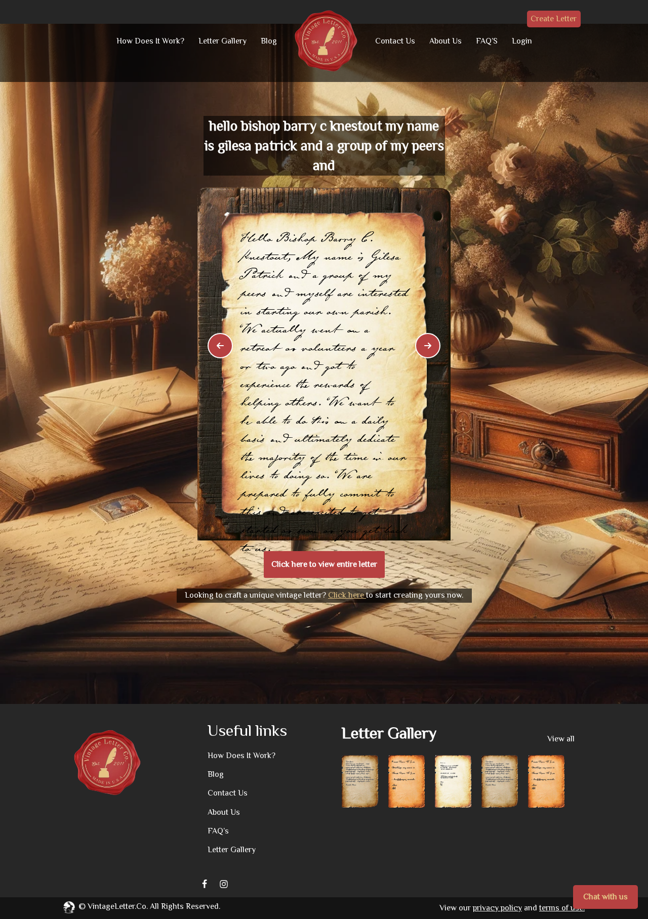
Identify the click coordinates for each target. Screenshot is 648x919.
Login (522, 41)
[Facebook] (204, 884)
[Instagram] (224, 884)
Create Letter (554, 18)
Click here (347, 595)
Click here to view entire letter (324, 564)
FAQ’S (487, 41)
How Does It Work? (150, 41)
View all (561, 738)
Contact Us (395, 41)
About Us (445, 41)
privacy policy (497, 907)
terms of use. (562, 907)
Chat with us (605, 896)
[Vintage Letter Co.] (326, 41)
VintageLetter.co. (118, 906)
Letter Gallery (222, 41)
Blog (269, 41)
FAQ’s (218, 831)
